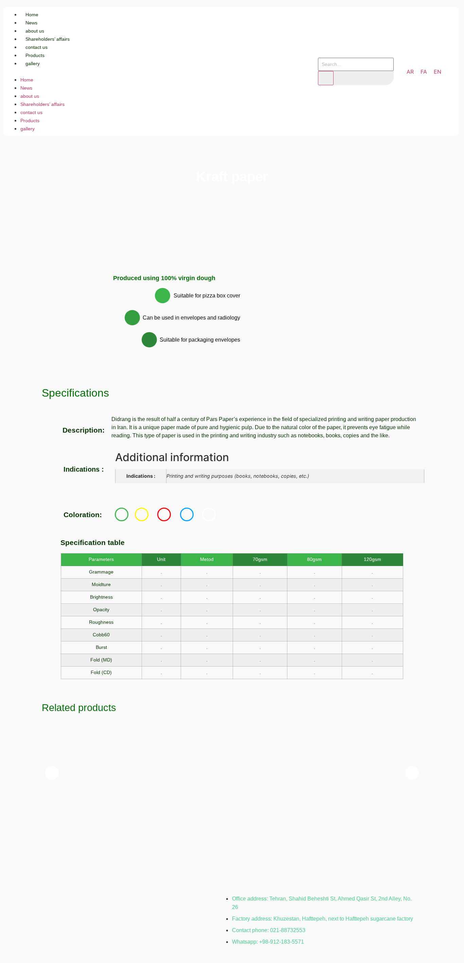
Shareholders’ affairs (47, 39)
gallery (32, 63)
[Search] (326, 78)
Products (34, 55)
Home (31, 14)
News (31, 22)
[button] (117, 71)
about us (34, 31)
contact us (36, 47)
